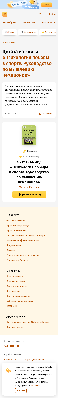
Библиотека (29, 22)
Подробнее (36, 386)
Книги (11, 32)
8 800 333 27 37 (12, 359)
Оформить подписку (29, 194)
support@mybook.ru (34, 359)
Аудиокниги (30, 32)
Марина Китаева (29, 187)
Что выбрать (9, 22)
